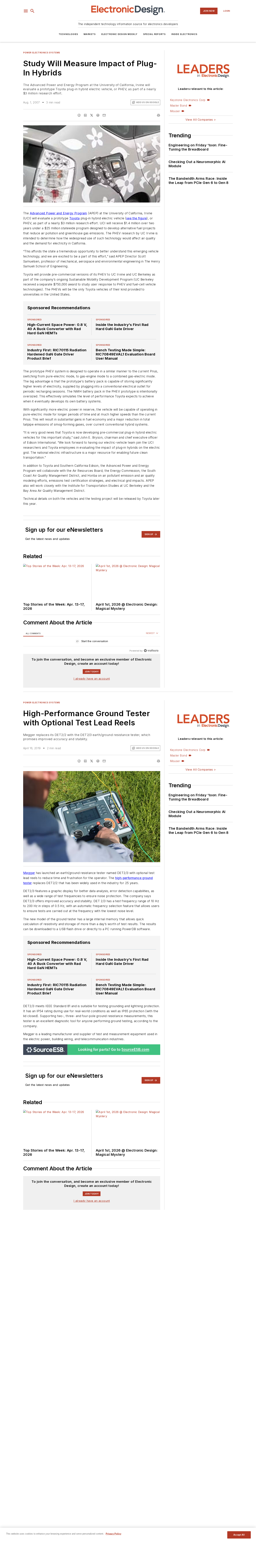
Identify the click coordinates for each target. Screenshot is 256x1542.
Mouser (175, 111)
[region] (91, 642)
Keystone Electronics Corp (187, 100)
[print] (158, 115)
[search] (32, 11)
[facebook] (79, 115)
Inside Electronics (184, 34)
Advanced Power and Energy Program (58, 213)
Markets (90, 34)
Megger (29, 873)
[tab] (33, 633)
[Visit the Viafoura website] (151, 650)
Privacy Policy (113, 1533)
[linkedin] (85, 115)
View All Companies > (200, 119)
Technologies (68, 34)
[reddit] (98, 115)
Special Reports (154, 34)
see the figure (136, 218)
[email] (104, 115)
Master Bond (178, 105)
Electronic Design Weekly (119, 34)
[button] (25, 11)
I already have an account (91, 678)
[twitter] (91, 115)
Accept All (239, 1534)
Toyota (74, 218)
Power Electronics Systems (41, 52)
